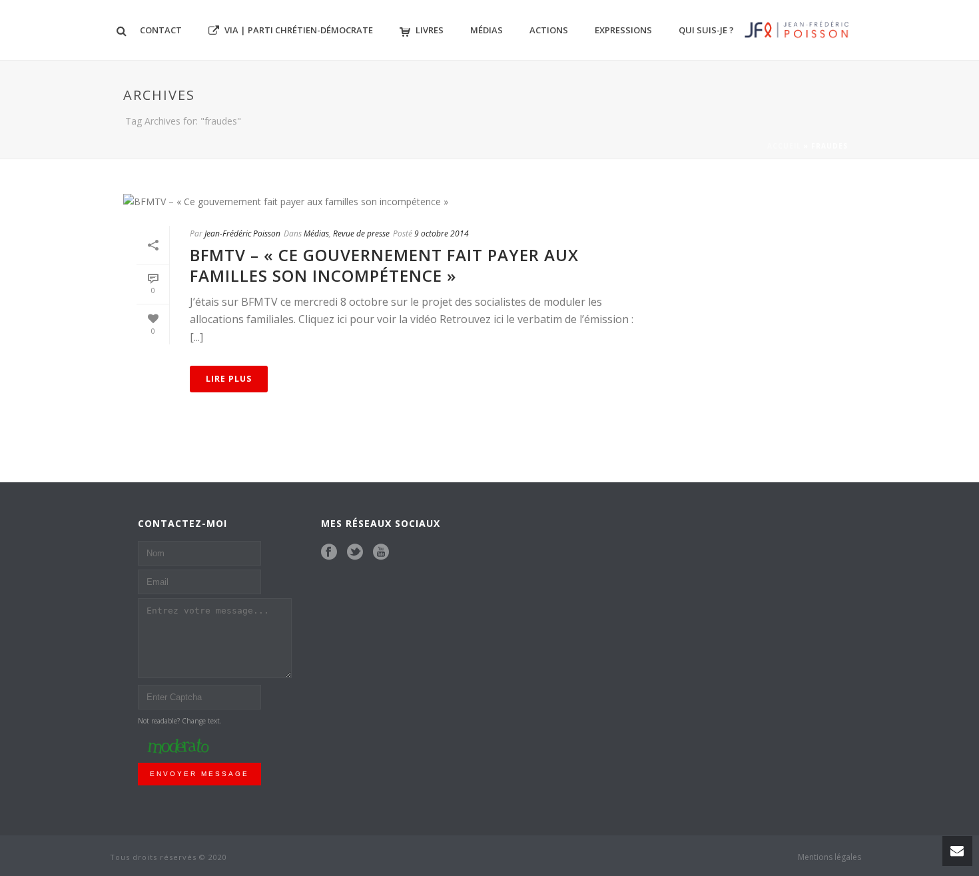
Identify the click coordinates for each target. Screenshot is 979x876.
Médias (486, 30)
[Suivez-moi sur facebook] (329, 552)
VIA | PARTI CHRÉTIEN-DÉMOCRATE (298, 30)
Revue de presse (361, 233)
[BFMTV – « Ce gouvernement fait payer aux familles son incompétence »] (387, 201)
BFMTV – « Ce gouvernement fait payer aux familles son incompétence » (384, 265)
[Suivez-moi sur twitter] (355, 552)
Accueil (784, 146)
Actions (548, 30)
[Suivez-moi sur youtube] (381, 552)
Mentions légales (829, 857)
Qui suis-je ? (706, 30)
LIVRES (430, 30)
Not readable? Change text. (180, 720)
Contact (161, 30)
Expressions (623, 30)
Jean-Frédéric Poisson (242, 233)
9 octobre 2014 (441, 233)
